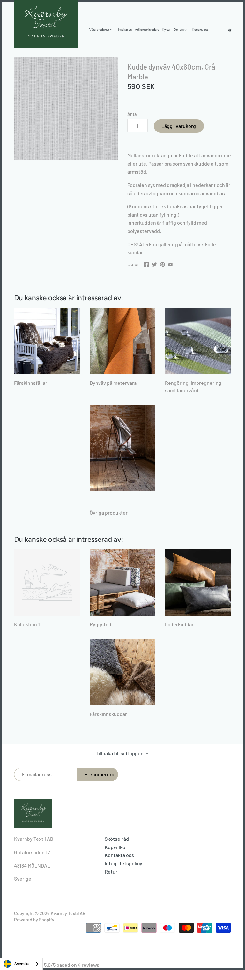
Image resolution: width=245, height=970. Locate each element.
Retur (111, 872)
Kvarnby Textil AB (68, 913)
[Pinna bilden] (162, 263)
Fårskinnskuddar (108, 714)
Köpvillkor (116, 847)
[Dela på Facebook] (146, 263)
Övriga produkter (109, 513)
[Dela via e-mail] (170, 263)
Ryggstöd (100, 624)
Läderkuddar (179, 624)
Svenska (22, 963)
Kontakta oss (119, 855)
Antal (132, 114)
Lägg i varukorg (178, 126)
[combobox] (21, 964)
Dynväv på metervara (113, 383)
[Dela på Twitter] (154, 263)
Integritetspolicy (123, 863)
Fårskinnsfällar (30, 383)
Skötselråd (117, 839)
